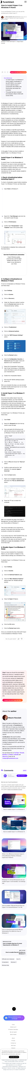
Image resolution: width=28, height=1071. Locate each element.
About (13, 1038)
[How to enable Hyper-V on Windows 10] (14, 823)
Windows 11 (6, 103)
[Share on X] (5, 72)
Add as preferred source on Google (14, 1017)
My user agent (13, 1032)
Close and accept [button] (14, 1057)
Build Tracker (13, 1034)
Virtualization (5, 962)
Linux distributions (19, 123)
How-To (18, 959)
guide (6, 151)
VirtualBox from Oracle (7, 145)
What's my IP (13, 1027)
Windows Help (5, 965)
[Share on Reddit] (2, 72)
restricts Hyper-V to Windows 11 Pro (10, 131)
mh (14, 1069)
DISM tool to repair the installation (10, 541)
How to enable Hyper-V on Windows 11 (14, 809)
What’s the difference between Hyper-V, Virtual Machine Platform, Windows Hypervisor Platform (13, 855)
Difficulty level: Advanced (8, 959)
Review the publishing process (14, 789)
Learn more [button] (18, 1054)
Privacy (13, 1040)
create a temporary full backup (17, 405)
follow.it (13, 1048)
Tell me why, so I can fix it (14, 641)
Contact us (13, 1043)
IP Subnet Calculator (13, 1029)
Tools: (13, 1024)
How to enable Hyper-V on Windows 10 (14, 831)
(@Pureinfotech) (16, 16)
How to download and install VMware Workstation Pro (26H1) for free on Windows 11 (12, 931)
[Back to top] (14, 1009)
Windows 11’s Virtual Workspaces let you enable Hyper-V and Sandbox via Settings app (13, 881)
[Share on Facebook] (8, 72)
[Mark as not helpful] (21, 639)
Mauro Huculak (9, 16)
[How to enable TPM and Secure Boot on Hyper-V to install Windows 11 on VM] (14, 897)
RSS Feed (13, 1045)
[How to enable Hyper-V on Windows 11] (14, 801)
